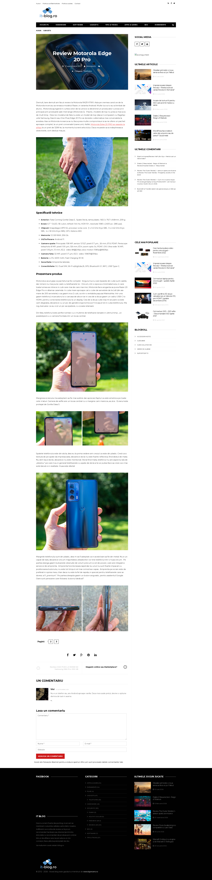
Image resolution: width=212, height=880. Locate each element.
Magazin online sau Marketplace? (101, 667)
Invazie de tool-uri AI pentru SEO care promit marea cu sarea (164, 102)
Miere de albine (143, 349)
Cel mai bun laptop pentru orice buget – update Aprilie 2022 (163, 281)
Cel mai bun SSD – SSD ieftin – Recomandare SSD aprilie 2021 (164, 313)
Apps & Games (131, 25)
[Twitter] (174, 3)
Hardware (61, 25)
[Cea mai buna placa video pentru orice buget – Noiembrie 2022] (143, 252)
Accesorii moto (144, 336)
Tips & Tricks (111, 25)
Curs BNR (141, 341)
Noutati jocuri (95, 816)
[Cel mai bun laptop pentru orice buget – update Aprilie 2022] (143, 283)
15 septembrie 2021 (62, 689)
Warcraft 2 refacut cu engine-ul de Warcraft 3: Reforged (164, 840)
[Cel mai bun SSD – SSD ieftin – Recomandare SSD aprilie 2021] (143, 315)
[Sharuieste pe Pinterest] (88, 655)
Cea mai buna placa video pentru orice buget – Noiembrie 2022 (163, 250)
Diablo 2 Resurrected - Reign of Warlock (151, 163)
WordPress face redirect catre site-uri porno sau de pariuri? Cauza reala (163, 133)
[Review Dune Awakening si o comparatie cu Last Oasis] (142, 829)
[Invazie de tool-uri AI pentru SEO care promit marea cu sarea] (143, 104)
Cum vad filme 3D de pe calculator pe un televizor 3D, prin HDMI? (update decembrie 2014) (164, 297)
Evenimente (160, 25)
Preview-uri (94, 821)
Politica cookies (67, 3)
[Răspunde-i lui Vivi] (51, 701)
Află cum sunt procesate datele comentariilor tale (101, 762)
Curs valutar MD (144, 345)
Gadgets (94, 25)
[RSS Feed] (168, 3)
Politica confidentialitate (51, 3)
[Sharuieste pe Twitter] (74, 655)
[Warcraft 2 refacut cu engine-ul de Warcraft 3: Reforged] (142, 843)
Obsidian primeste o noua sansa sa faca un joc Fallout (163, 71)
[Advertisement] (133, 12)
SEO (146, 25)
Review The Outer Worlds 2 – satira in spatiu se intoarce (164, 812)
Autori (38, 3)
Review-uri (93, 825)
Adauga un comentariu (50, 756)
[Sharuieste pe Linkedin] (95, 655)
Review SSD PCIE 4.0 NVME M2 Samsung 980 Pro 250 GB (64, 668)
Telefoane (87, 71)
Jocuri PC (44, 25)
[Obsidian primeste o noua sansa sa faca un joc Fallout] (143, 74)
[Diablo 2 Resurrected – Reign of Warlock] (143, 120)
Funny (91, 812)
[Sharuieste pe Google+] (81, 655)
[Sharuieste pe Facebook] (68, 655)
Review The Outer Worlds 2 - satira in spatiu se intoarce (156, 170)
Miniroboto (91, 66)
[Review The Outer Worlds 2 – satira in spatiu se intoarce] (142, 815)
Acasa (38, 30)
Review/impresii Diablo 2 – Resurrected (151, 166)
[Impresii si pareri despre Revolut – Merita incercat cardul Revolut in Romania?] (143, 89)
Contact (77, 3)
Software (78, 25)
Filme (89, 791)
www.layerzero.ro (90, 872)
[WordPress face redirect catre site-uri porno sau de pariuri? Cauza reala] (143, 135)
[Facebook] (171, 3)
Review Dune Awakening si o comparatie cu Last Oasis (164, 826)
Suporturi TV (142, 353)
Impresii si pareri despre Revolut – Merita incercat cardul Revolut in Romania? (163, 87)
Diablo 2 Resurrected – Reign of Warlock (162, 117)
